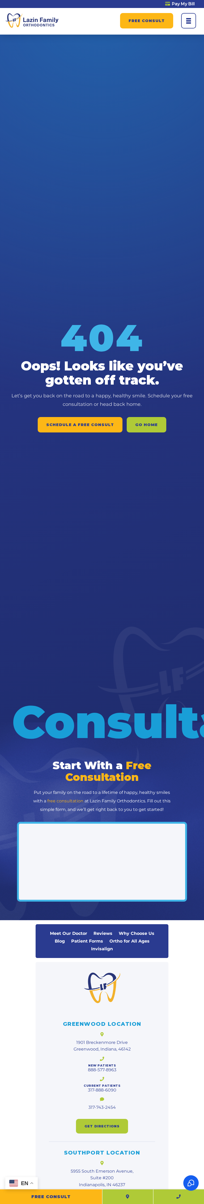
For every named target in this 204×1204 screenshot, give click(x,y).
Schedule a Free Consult (80, 424)
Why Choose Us (136, 933)
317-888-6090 (102, 1090)
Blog (60, 941)
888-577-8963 (102, 1069)
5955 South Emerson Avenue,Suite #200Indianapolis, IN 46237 (102, 1178)
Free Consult (147, 20)
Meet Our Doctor (68, 933)
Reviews (103, 933)
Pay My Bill (183, 3)
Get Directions (102, 1126)
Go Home (146, 424)
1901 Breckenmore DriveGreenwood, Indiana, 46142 (102, 1046)
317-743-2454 (102, 1107)
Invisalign (102, 948)
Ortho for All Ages (129, 941)
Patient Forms (87, 941)
